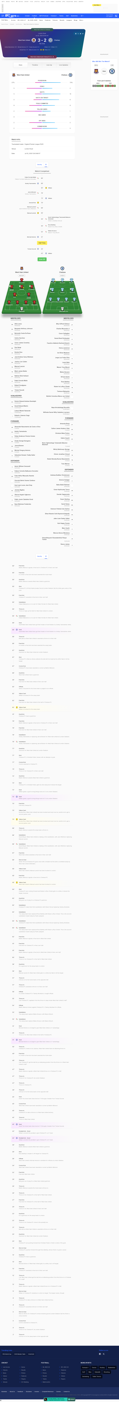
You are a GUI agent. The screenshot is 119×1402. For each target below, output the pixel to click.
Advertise (4, 1391)
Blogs (75, 20)
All (46, 164)
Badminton (74, 16)
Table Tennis (96, 1376)
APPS (63, 1)
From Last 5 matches (104, 81)
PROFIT (13, 1)
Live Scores (19, 24)
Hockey (102, 1367)
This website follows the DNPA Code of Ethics (68, 1395)
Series (23, 1367)
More (81, 20)
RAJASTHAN (69, 1)
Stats (20, 65)
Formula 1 (54, 16)
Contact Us (67, 1391)
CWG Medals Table (19, 1354)
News (41, 20)
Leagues (69, 20)
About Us (12, 1391)
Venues (5, 1382)
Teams (5, 1379)
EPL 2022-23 (65, 1367)
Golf (67, 16)
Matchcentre (46, 1382)
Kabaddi (97, 1372)
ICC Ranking (25, 1382)
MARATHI (81, 1)
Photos (23, 1373)
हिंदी (16, 1)
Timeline (35, 65)
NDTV (3, 1)
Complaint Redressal (47, 1391)
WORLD (8, 1)
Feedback (20, 1391)
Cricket (27, 16)
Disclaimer (29, 1391)
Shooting (107, 1372)
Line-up (49, 65)
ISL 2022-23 (46, 1367)
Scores (13, 20)
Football (34, 16)
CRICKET (26, 1)
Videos (5, 1376)
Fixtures (55, 20)
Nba (90, 1372)
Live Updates (63, 65)
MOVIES (21, 1)
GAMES (52, 1)
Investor (37, 1391)
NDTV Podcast (43, 16)
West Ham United (24, 40)
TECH (47, 1)
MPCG (75, 1)
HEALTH (43, 1)
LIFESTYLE (37, 1)
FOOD (31, 1)
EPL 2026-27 (22, 20)
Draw (104, 71)
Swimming (85, 1376)
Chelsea (57, 40)
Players (23, 1379)
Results (62, 20)
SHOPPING (58, 1)
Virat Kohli (31, 1354)
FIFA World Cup (7, 1354)
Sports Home (4, 24)
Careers (58, 1391)
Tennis (61, 16)
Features (48, 20)
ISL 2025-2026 (32, 20)
